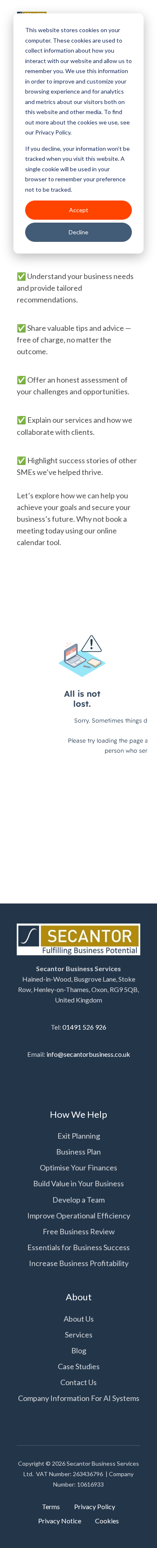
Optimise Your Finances (78, 1167)
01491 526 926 (84, 1027)
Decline (78, 232)
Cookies (107, 1521)
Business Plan (78, 1151)
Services (79, 1334)
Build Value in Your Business (78, 1183)
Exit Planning (78, 1135)
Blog (78, 1350)
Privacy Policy (94, 1506)
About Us (79, 1318)
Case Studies (79, 1366)
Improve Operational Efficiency (78, 1215)
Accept (78, 209)
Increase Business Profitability (79, 1263)
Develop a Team (78, 1199)
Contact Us (78, 1382)
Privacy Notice (59, 1521)
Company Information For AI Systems (78, 1398)
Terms (51, 1506)
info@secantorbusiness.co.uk (88, 1054)
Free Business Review (79, 1231)
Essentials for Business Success (78, 1247)
